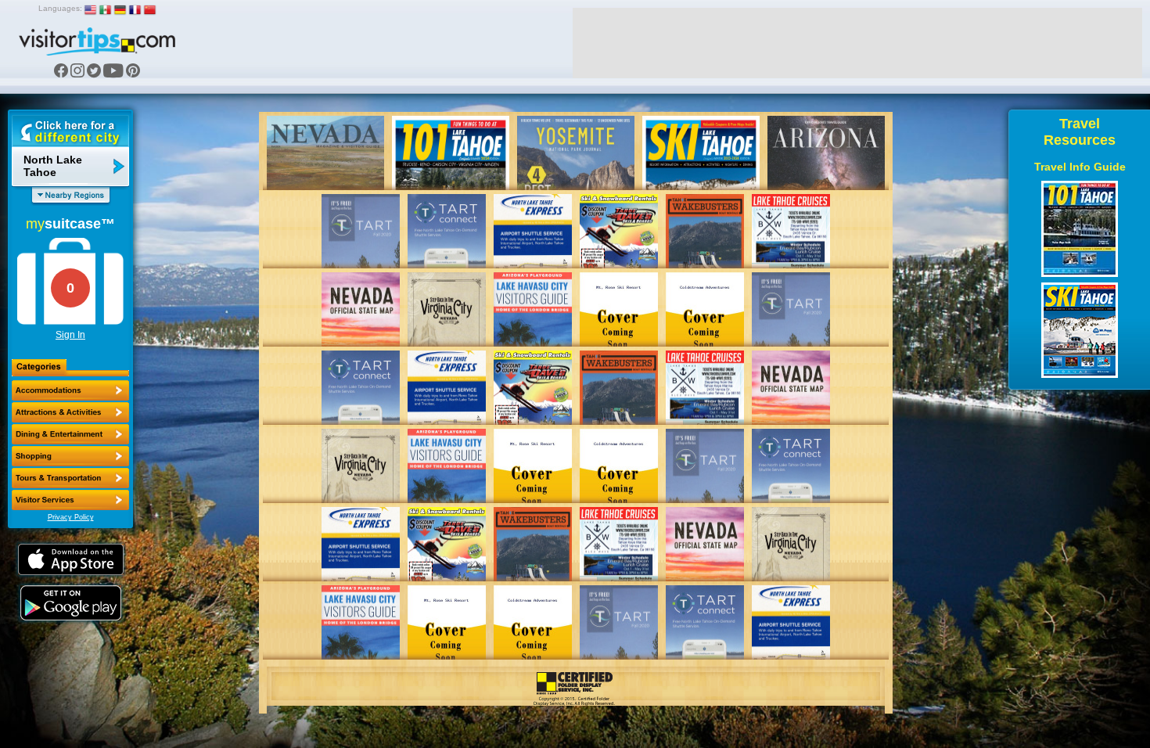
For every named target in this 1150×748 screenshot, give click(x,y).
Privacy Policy (71, 517)
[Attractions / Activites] (70, 412)
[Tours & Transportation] (70, 478)
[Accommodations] (70, 390)
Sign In (70, 334)
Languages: (60, 8)
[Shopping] (70, 456)
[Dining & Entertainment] (70, 434)
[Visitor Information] (70, 500)
